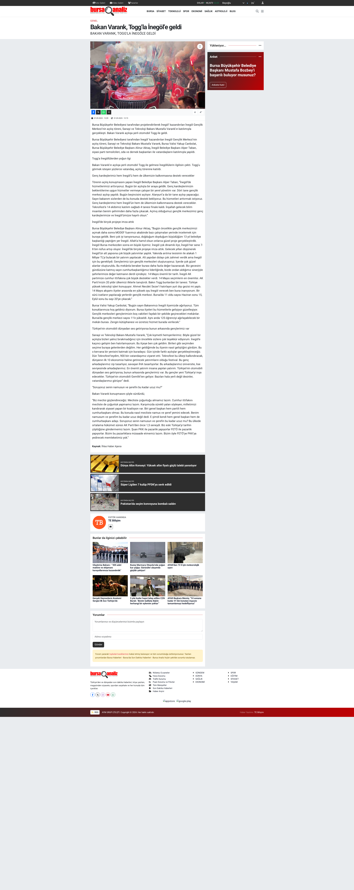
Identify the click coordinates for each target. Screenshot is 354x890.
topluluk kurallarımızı (119, 654)
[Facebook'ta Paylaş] (93, 112)
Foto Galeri (100, 3)
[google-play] (184, 701)
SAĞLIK (209, 11)
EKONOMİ (197, 11)
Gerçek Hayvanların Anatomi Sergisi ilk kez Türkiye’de (107, 599)
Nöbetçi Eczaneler (161, 672)
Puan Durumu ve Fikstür (164, 682)
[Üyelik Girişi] (261, 3)
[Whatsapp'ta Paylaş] (103, 112)
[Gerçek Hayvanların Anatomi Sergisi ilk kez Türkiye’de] (110, 585)
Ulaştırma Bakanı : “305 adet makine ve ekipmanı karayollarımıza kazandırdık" (107, 568)
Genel (94, 20)
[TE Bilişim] (99, 522)
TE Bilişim (114, 520)
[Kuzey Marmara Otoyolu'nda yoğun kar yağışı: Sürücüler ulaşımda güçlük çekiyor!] (147, 552)
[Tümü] (260, 45)
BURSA (150, 11)
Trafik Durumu (159, 679)
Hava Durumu (159, 676)
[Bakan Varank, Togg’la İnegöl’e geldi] (147, 75)
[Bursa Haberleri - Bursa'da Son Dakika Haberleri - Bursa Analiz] (109, 11)
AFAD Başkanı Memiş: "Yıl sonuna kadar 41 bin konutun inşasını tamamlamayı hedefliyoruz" (184, 601)
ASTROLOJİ (221, 11)
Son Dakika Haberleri (162, 688)
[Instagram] (103, 694)
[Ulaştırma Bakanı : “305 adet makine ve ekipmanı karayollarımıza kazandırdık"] (110, 552)
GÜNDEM (200, 672)
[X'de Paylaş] (98, 112)
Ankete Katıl (218, 84)
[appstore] (169, 701)
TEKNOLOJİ (174, 11)
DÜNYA (199, 676)
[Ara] (257, 11)
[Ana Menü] (262, 11)
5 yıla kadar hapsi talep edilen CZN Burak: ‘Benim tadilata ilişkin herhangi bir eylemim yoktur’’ (147, 601)
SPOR (186, 11)
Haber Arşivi (158, 691)
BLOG (233, 11)
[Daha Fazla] (109, 112)
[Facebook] (92, 694)
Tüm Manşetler (160, 685)
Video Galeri (117, 3)
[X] (97, 694)
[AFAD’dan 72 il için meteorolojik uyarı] (185, 552)
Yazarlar (134, 3)
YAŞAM (234, 682)
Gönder (98, 644)
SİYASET (161, 11)
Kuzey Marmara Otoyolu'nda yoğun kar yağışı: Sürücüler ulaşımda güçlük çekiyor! (147, 568)
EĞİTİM (234, 676)
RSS (96, 712)
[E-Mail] (110, 527)
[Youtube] (108, 694)
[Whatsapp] (113, 694)
